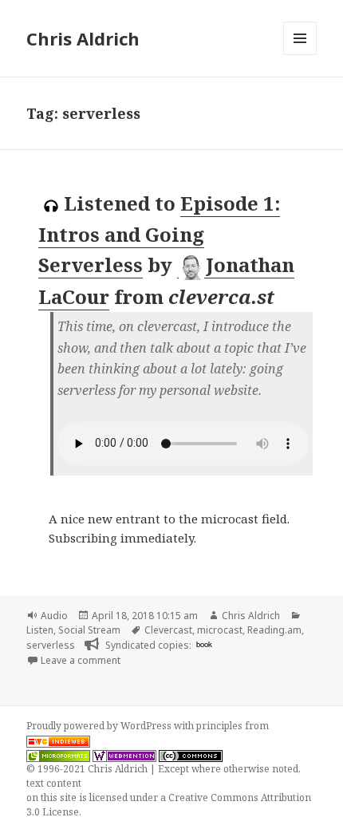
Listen (39, 630)
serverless (50, 645)
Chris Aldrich (83, 38)
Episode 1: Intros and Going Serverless (159, 234)
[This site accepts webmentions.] (124, 755)
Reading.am (274, 630)
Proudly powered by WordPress (100, 725)
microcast (219, 630)
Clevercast (168, 630)
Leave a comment (80, 660)
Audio (54, 615)
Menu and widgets (300, 54)
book (204, 643)
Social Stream (89, 630)
